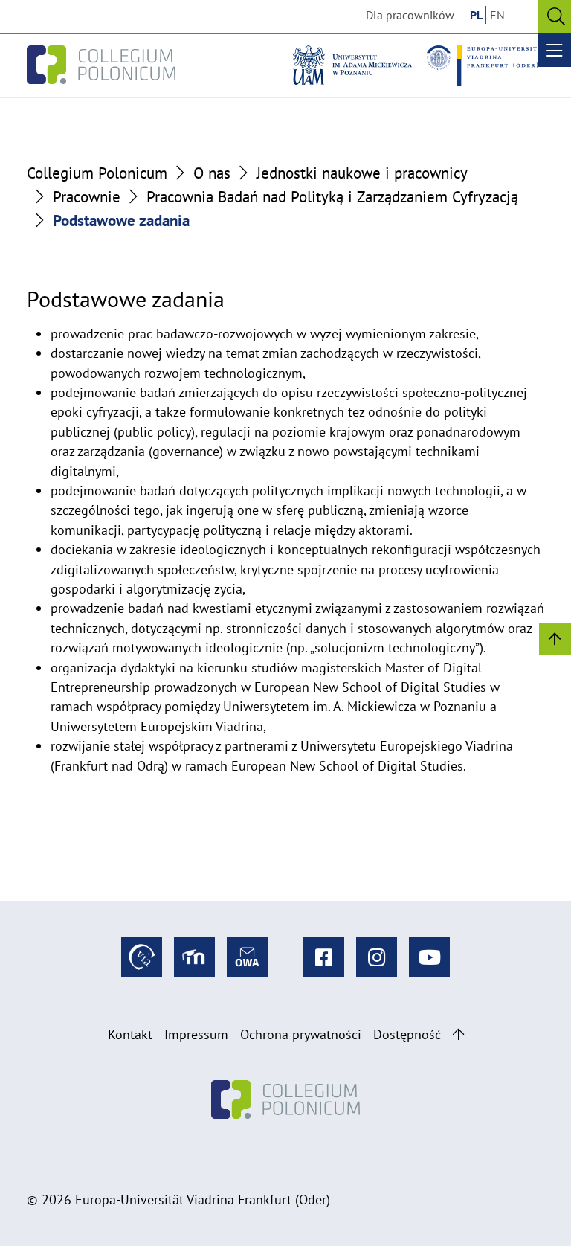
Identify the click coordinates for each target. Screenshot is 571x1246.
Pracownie (86, 196)
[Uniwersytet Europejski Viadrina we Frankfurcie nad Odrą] (486, 65)
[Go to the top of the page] (458, 1034)
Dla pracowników (410, 14)
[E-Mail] (247, 957)
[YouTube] (429, 957)
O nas (211, 172)
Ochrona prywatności (300, 1034)
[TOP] (555, 638)
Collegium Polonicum (97, 172)
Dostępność (407, 1034)
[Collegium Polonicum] (101, 65)
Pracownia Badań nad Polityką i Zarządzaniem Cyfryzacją (332, 196)
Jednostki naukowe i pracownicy (362, 172)
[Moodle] (194, 957)
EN (497, 14)
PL (476, 14)
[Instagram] (376, 957)
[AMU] (352, 65)
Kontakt (130, 1034)
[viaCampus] (141, 957)
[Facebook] (323, 957)
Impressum (196, 1034)
